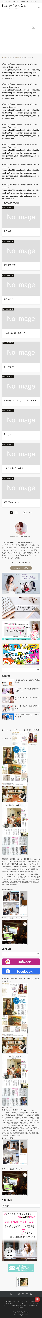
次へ (29, 513)
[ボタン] (34, 28)
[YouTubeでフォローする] (27, 1294)
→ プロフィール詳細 (21, 568)
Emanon (25, 1315)
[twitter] (16, 563)
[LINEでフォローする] (23, 1294)
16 (24, 513)
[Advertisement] (21, 31)
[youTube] (29, 563)
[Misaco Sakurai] (13, 1282)
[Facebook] (19, 563)
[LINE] (26, 563)
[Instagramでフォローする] (19, 1294)
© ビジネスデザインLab (21, 1312)
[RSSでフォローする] (31, 1294)
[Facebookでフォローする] (15, 1294)
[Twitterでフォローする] (11, 1294)
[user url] (12, 563)
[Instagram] (23, 563)
